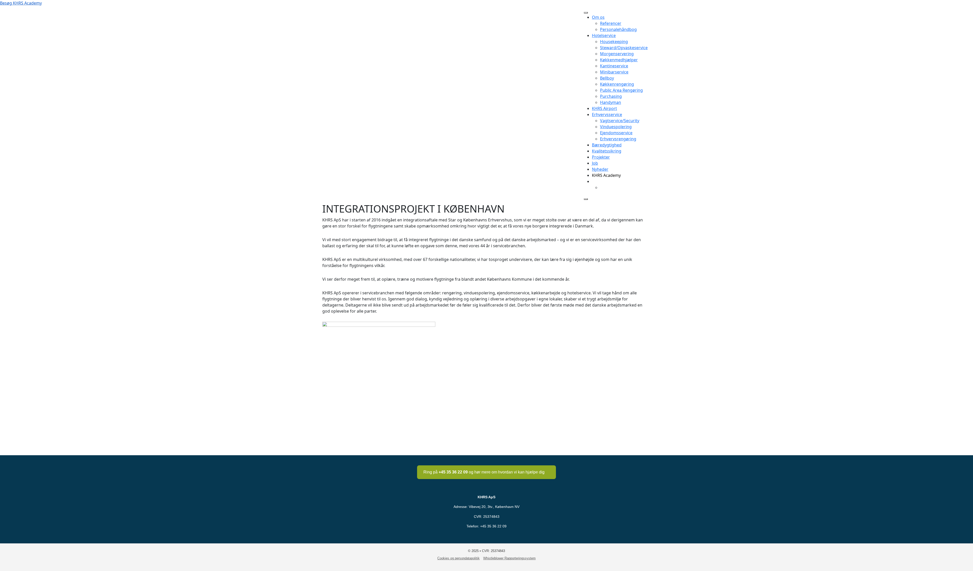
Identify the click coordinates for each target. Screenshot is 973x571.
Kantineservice (614, 66)
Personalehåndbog (618, 29)
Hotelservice (604, 35)
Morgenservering (617, 53)
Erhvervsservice (607, 114)
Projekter (601, 157)
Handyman (610, 102)
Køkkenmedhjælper (619, 60)
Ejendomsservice (616, 133)
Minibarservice (614, 72)
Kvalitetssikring (606, 151)
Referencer (610, 23)
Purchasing (611, 96)
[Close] (586, 199)
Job (595, 163)
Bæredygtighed (607, 145)
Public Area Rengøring (621, 90)
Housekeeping (614, 41)
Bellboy (607, 78)
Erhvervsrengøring (618, 139)
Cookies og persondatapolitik (458, 558)
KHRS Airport (604, 108)
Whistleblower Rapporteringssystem (509, 558)
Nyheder (600, 169)
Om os (598, 17)
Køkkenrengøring (617, 84)
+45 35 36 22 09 (493, 526)
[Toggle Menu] (586, 12)
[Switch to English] (602, 187)
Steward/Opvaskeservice (624, 47)
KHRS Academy (606, 175)
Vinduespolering (616, 126)
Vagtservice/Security (619, 120)
